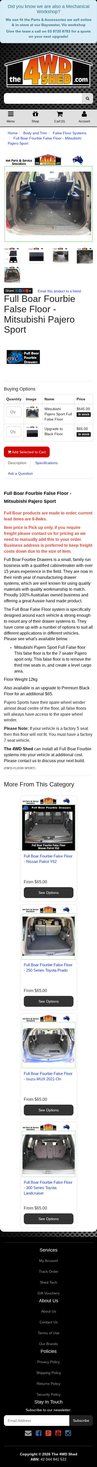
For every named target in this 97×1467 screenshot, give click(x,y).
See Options (49, 893)
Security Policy (49, 1394)
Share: (10, 291)
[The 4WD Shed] (48, 68)
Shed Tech (48, 1282)
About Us (48, 1311)
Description (17, 463)
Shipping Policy (48, 1373)
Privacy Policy (48, 1362)
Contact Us (49, 1322)
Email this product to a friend (59, 291)
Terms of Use (48, 1333)
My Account (48, 1261)
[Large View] (12, 255)
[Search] (87, 98)
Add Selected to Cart (28, 452)
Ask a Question (20, 473)
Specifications (46, 463)
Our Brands (48, 1344)
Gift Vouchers (48, 1293)
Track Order (48, 1271)
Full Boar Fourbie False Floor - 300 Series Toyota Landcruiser (48, 1187)
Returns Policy (48, 1384)
